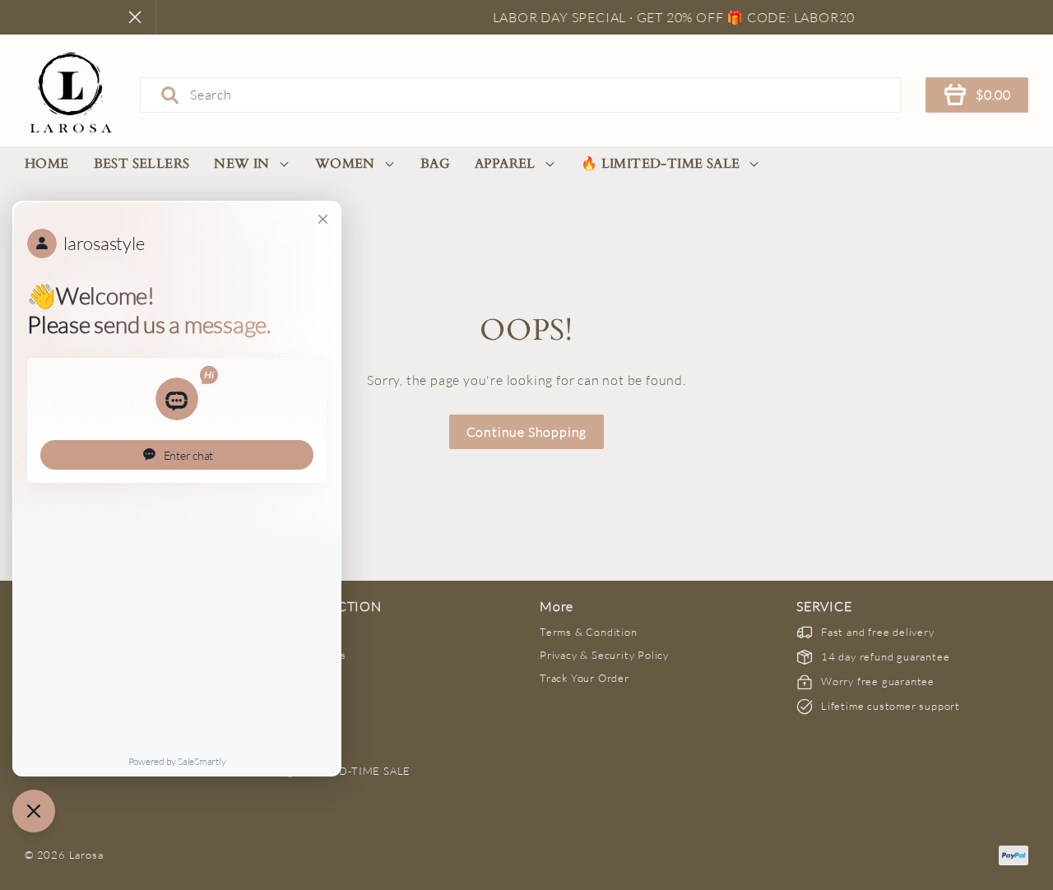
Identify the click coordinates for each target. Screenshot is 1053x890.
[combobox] (520, 94)
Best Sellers (142, 164)
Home (47, 164)
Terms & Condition (589, 631)
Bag (435, 164)
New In (241, 164)
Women (345, 164)
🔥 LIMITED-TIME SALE (660, 164)
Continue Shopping (526, 432)
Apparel (505, 164)
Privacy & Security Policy (604, 654)
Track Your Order (584, 677)
